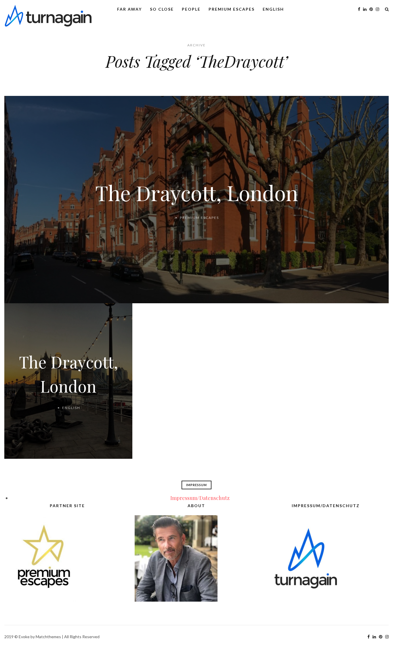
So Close (162, 9)
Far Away (129, 9)
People (191, 9)
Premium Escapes (232, 9)
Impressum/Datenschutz (200, 497)
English (273, 9)
